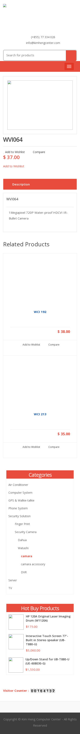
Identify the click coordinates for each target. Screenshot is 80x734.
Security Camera (26, 532)
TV (10, 588)
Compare (38, 152)
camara (26, 556)
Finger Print (22, 524)
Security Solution (19, 516)
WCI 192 (40, 312)
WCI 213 (40, 414)
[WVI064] (40, 105)
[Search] (71, 55)
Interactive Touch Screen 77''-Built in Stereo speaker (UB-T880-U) (47, 640)
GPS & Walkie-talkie (21, 500)
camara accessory (33, 564)
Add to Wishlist (15, 152)
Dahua (22, 540)
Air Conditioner (18, 485)
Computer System (20, 492)
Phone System (18, 508)
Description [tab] (21, 184)
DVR (24, 572)
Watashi (23, 548)
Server (12, 580)
